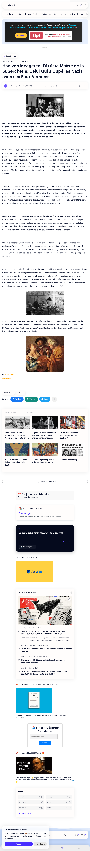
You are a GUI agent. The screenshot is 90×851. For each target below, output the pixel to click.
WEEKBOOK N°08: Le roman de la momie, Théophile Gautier (16, 462)
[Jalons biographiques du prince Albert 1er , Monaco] (45, 449)
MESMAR (11, 5)
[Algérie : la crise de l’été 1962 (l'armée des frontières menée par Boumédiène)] (45, 422)
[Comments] (79, 848)
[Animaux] (63, 14)
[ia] (37, 668)
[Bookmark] (77, 5)
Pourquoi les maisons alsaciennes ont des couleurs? (69, 435)
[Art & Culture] (10, 14)
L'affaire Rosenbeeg (68, 459)
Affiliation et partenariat (65, 835)
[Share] (62, 848)
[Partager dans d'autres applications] (54, 399)
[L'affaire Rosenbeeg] (72, 449)
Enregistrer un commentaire (45, 482)
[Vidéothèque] (46, 14)
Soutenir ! (21, 35)
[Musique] (36, 14)
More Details (40, 844)
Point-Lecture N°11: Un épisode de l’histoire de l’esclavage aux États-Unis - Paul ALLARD (17, 435)
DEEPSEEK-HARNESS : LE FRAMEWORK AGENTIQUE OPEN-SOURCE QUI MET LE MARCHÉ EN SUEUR (43, 632)
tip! (36, 35)
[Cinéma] (28, 14)
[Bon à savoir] (37, 657)
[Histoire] (20, 14)
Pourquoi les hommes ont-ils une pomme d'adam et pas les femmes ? (46, 650)
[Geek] (55, 14)
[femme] (45, 645)
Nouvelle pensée (27, 547)
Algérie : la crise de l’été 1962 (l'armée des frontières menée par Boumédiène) (44, 435)
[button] (80, 5)
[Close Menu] (84, 32)
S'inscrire (45, 743)
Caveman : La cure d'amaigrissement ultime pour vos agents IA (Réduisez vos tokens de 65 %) (44, 672)
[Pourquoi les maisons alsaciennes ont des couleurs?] (72, 422)
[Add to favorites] (80, 86)
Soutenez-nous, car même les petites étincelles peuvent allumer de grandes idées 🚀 (44, 26)
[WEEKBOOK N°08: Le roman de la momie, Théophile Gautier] (17, 449)
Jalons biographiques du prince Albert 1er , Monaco (43, 460)
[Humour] (80, 14)
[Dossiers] (72, 14)
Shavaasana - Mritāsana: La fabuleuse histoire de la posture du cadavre (43, 661)
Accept (18, 844)
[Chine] (34, 628)
